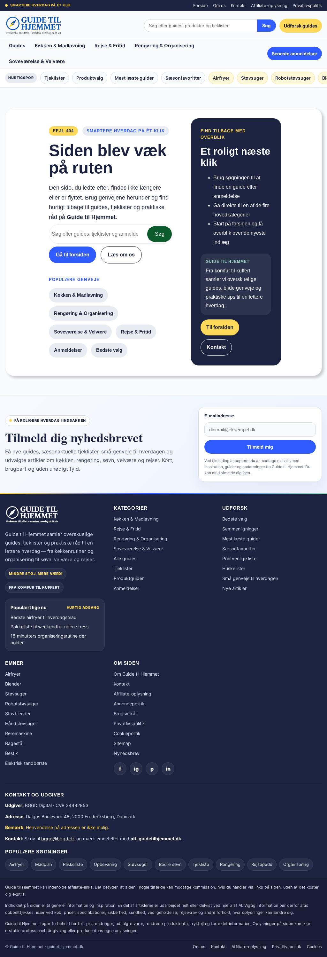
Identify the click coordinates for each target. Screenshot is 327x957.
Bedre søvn (170, 864)
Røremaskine (18, 733)
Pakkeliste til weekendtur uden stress (49, 626)
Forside (200, 5)
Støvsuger (252, 78)
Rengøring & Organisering (164, 46)
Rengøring (230, 864)
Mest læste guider (134, 78)
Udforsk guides (300, 25)
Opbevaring (105, 864)
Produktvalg (89, 78)
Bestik (11, 753)
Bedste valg (109, 350)
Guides (17, 46)
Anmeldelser (68, 350)
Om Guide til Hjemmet (136, 674)
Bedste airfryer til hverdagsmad (44, 617)
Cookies (314, 946)
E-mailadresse (219, 415)
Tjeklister (54, 78)
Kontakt (238, 5)
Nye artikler (234, 588)
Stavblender (18, 713)
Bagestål (14, 743)
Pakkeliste (73, 864)
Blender (13, 683)
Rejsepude (261, 864)
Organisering (296, 864)
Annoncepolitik (129, 703)
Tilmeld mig (260, 447)
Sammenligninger (240, 528)
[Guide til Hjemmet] (34, 25)
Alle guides (125, 558)
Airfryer (221, 78)
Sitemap (122, 743)
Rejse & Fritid (110, 46)
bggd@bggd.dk (58, 838)
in (168, 768)
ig (136, 768)
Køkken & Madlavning (60, 46)
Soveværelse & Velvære (37, 61)
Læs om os (121, 254)
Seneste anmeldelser (294, 53)
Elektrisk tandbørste (26, 763)
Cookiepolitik (127, 733)
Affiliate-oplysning (269, 5)
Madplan (43, 864)
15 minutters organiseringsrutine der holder (48, 639)
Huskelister (233, 568)
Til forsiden (219, 327)
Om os (219, 5)
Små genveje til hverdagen (250, 578)
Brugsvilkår (125, 713)
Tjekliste (201, 864)
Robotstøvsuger (293, 78)
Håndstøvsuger (21, 723)
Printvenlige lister (240, 558)
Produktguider (129, 578)
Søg (266, 25)
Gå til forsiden (72, 254)
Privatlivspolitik (307, 5)
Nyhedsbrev (127, 753)
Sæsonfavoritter (183, 78)
